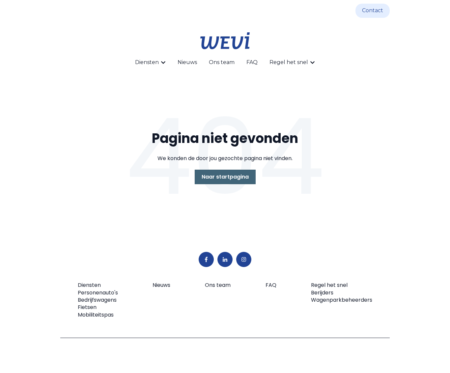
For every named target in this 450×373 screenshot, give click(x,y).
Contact (372, 10)
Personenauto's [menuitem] (98, 292)
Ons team (222, 62)
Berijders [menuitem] (322, 292)
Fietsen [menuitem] (87, 307)
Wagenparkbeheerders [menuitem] (341, 300)
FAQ (252, 62)
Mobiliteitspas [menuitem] (96, 315)
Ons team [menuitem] (218, 285)
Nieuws (187, 62)
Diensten (147, 62)
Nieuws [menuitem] (161, 285)
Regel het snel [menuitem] (329, 285)
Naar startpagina (225, 177)
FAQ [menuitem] (271, 285)
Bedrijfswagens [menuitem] (97, 300)
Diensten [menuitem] (89, 285)
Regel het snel (288, 62)
